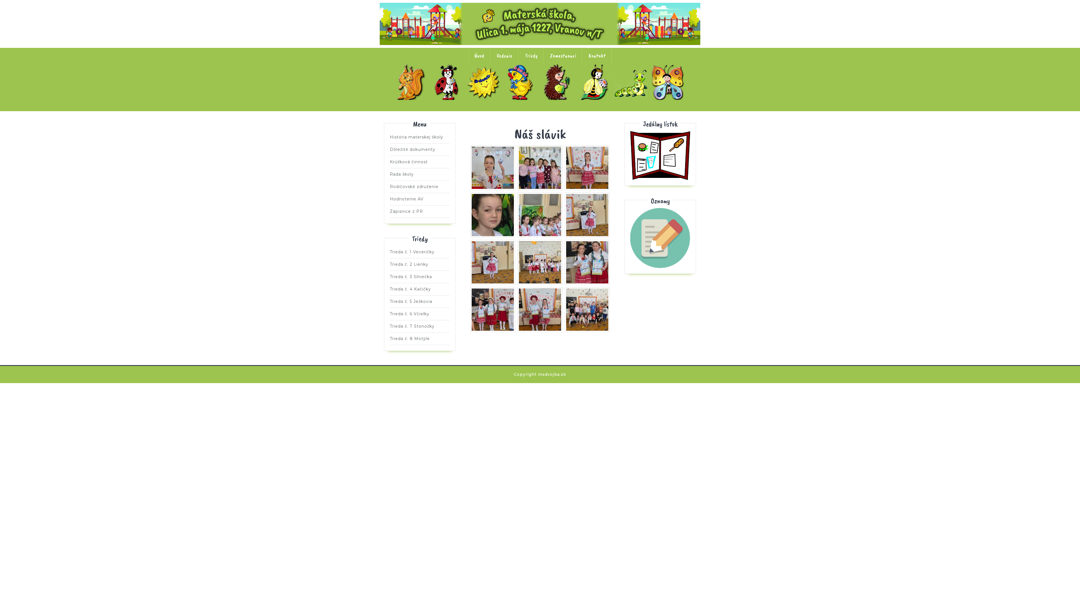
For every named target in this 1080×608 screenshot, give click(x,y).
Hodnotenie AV (407, 199)
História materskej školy (416, 137)
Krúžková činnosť (409, 161)
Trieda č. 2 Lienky (448, 82)
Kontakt (597, 56)
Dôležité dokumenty (412, 149)
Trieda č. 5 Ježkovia (559, 82)
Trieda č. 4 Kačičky (522, 82)
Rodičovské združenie (414, 186)
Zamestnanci (563, 56)
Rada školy (402, 174)
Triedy (531, 56)
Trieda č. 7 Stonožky (632, 82)
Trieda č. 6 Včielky (595, 82)
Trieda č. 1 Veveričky (411, 82)
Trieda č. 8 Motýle (669, 82)
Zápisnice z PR (406, 211)
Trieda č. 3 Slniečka (485, 82)
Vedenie (504, 56)
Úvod (479, 56)
